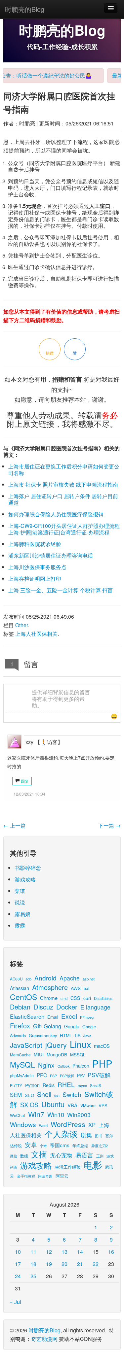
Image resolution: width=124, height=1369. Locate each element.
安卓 (31, 1144)
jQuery (56, 1045)
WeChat (17, 1115)
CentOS (23, 996)
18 (33, 1264)
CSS (75, 998)
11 (33, 1251)
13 (64, 1251)
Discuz (43, 1006)
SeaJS (95, 1085)
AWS (76, 988)
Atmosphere (50, 987)
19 (49, 1264)
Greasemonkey (43, 1035)
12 (49, 1251)
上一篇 (14, 825)
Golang (52, 1026)
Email (52, 1017)
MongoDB (57, 1054)
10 (18, 1251)
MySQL (22, 1064)
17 (18, 1264)
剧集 (86, 1135)
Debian (20, 1006)
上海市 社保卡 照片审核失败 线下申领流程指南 (63, 484)
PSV (81, 1075)
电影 (93, 1164)
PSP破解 (67, 1075)
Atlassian (19, 987)
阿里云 (62, 1176)
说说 (20, 902)
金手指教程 (26, 1176)
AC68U (16, 978)
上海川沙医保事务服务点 (37, 567)
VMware (88, 1105)
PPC (42, 1074)
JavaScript (26, 1045)
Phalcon (80, 1065)
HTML (66, 1035)
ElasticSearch (27, 1016)
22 (96, 1264)
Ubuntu (52, 1104)
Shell (44, 1094)
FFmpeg (87, 1017)
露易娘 (22, 914)
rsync (82, 1085)
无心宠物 (61, 1155)
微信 (13, 1155)
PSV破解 (99, 1075)
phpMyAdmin (22, 1075)
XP (92, 1125)
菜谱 (20, 891)
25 (33, 1276)
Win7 (36, 1114)
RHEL (66, 1084)
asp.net (89, 978)
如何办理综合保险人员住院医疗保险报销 (55, 514)
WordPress (68, 1124)
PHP (102, 1063)
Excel (69, 1015)
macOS (102, 1045)
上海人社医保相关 (36, 633)
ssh (57, 1095)
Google (71, 1026)
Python (32, 1085)
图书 (98, 1135)
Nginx (46, 1064)
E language (95, 1007)
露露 (20, 925)
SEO (29, 1095)
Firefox (20, 1025)
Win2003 (79, 1115)
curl (87, 998)
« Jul (15, 1302)
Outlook (63, 1066)
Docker (66, 1006)
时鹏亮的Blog (24, 9)
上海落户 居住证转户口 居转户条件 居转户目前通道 (63, 499)
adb (28, 978)
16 (111, 1251)
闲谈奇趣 (45, 1176)
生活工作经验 (68, 1167)
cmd (64, 998)
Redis (49, 1085)
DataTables (103, 998)
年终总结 (80, 1145)
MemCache (20, 1054)
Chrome (49, 997)
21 (80, 1264)
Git (37, 1026)
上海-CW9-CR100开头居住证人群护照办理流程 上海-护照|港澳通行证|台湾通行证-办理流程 (64, 529)
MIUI (39, 1054)
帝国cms (59, 1144)
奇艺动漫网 (44, 1339)
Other (21, 625)
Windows (23, 1124)
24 (18, 1276)
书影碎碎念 (28, 868)
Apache (70, 978)
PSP (53, 1075)
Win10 (55, 1114)
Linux (80, 1044)
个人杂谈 (61, 1134)
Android (45, 977)
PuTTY (16, 1085)
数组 (24, 1155)
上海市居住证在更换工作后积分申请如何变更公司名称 (63, 469)
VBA (72, 1105)
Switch (71, 1094)
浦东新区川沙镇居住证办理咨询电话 (50, 555)
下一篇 (109, 825)
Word (43, 1125)
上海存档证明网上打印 (34, 578)
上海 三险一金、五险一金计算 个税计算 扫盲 (60, 590)
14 (80, 1251)
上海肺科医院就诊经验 (34, 544)
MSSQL (77, 1054)
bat (86, 988)
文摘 (39, 1154)
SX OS (29, 1104)
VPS (103, 1105)
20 (64, 1264)
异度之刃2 (99, 1145)
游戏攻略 (25, 879)
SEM (16, 1095)
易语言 (84, 1155)
